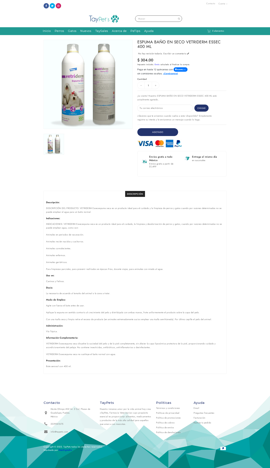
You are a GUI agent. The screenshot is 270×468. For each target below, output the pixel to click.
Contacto (210, 3)
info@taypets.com (59, 431)
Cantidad (142, 79)
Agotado (157, 132)
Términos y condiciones (168, 408)
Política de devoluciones (168, 432)
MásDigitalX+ (65, 450)
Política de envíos (165, 427)
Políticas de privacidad (167, 412)
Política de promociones (168, 417)
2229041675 (57, 423)
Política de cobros (165, 422)
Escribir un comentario (174, 53)
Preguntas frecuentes (204, 412)
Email (196, 408)
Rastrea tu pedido (202, 422)
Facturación (199, 417)
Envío (157, 64)
